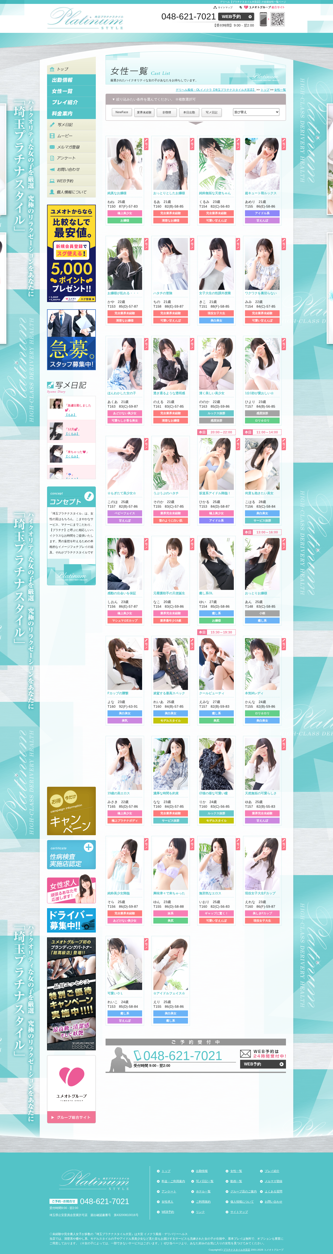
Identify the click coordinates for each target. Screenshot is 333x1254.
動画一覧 (236, 1181)
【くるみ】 (72, 434)
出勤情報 (202, 1171)
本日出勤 (189, 112)
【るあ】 (71, 415)
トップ (166, 1171)
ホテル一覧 (203, 1191)
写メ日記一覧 (205, 1181)
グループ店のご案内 (243, 1191)
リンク (200, 1212)
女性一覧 (236, 1171)
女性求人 (167, 1201)
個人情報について (242, 1201)
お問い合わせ (273, 1201)
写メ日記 (211, 112)
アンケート (169, 1191)
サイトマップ (225, 7)
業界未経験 (144, 112)
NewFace (122, 112)
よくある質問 (273, 1191)
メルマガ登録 (273, 1181)
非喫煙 (166, 112)
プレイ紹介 (272, 1171)
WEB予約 (231, 16)
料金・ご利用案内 (173, 1181)
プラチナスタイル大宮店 (236, 1249)
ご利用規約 (203, 1201)
